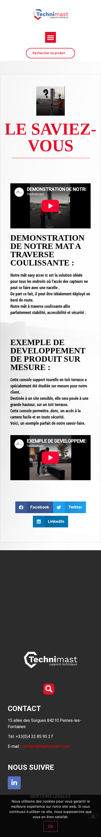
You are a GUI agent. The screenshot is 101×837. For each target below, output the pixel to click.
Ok (50, 826)
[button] (50, 37)
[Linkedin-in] (14, 782)
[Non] (92, 815)
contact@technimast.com (46, 746)
